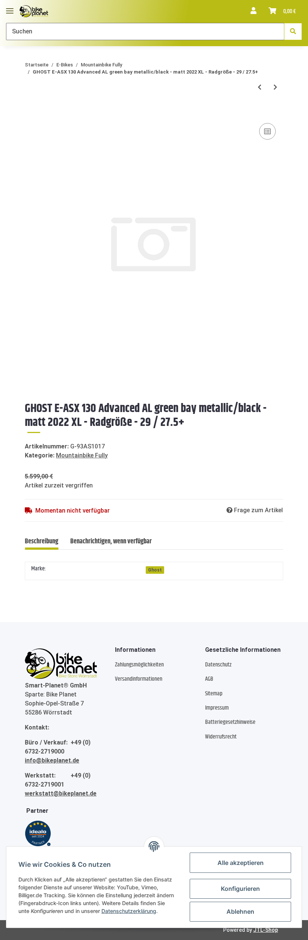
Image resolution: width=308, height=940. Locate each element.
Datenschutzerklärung (128, 911)
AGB (209, 679)
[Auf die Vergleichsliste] (267, 131)
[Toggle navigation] (10, 7)
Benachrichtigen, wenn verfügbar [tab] (111, 541)
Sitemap (213, 693)
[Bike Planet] (61, 663)
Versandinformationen (138, 679)
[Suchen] (293, 31)
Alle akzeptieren (240, 862)
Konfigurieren (240, 888)
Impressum (217, 708)
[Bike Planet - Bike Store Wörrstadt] (34, 11)
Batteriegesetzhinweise (230, 722)
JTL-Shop (265, 930)
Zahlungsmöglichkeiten (139, 664)
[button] (254, 11)
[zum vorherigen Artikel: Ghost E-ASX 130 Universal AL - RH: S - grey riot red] (259, 87)
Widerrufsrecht (221, 736)
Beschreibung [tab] (41, 541)
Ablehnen (240, 911)
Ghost (155, 570)
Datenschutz (218, 664)
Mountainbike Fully (82, 455)
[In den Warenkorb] (31, 110)
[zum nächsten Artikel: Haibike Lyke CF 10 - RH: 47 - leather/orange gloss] (275, 87)
